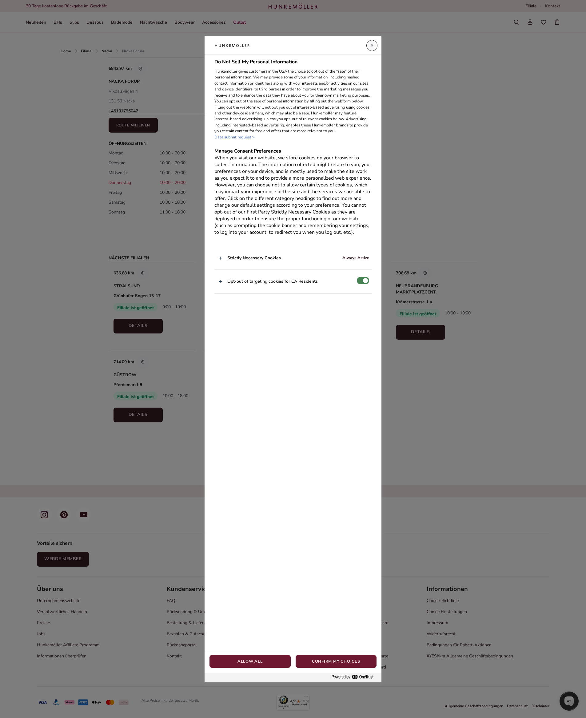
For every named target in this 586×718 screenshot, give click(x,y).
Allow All (250, 661)
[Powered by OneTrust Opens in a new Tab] (355, 677)
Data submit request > (234, 137)
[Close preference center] (372, 45)
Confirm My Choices (336, 661)
